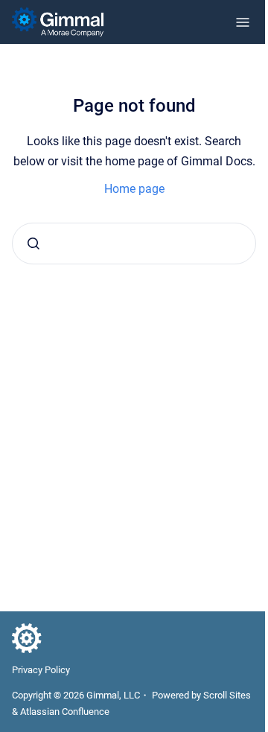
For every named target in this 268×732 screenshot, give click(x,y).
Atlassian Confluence (64, 711)
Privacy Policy (41, 669)
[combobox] (134, 243)
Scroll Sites (227, 695)
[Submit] (33, 243)
